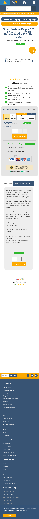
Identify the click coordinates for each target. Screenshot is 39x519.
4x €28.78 (22, 117)
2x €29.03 (13, 117)
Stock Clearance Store (9, 455)
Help (4, 463)
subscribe (13, 375)
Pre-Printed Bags (7, 503)
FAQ (4, 427)
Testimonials (6, 480)
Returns (5, 469)
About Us (5, 415)
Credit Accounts (7, 475)
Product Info (6, 430)
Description (8, 183)
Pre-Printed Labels (8, 494)
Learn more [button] (23, 511)
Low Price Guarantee (8, 424)
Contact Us (6, 421)
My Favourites (7, 446)
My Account (6, 444)
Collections (6, 472)
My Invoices (6, 449)
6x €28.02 (31, 117)
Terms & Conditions (8, 390)
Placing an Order (7, 478)
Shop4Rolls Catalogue (9, 407)
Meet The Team (7, 418)
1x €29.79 (6, 117)
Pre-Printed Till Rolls (8, 491)
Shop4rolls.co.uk (7, 404)
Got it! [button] (9, 515)
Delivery (29, 183)
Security (5, 393)
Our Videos (6, 433)
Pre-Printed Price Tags (9, 500)
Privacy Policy (7, 387)
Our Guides (6, 435)
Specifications (19, 183)
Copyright (6, 396)
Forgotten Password (8, 452)
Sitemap (5, 401)
